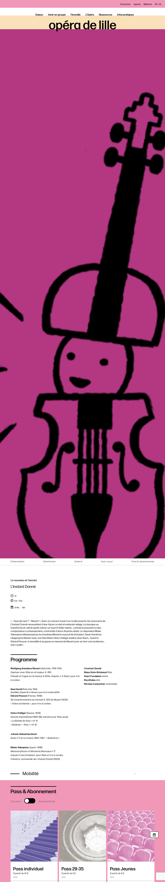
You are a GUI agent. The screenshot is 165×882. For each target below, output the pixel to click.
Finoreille (76, 14)
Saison (39, 14)
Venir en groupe (57, 14)
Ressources (105, 14)
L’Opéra (89, 14)
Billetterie (148, 4)
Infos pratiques (125, 14)
